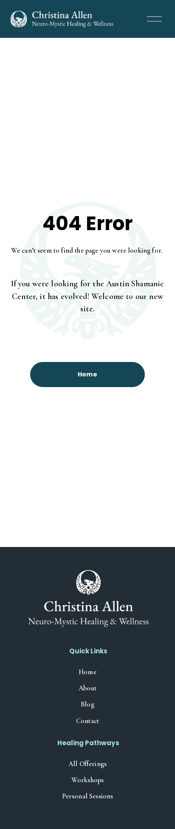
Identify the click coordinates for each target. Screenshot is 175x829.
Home (88, 374)
